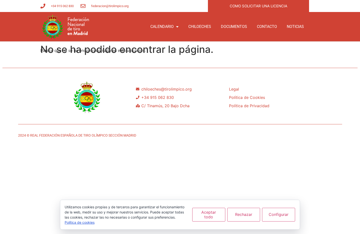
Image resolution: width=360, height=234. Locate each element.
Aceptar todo (208, 214)
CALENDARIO (162, 26)
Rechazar (243, 214)
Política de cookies (80, 222)
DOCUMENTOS (234, 26)
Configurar (278, 214)
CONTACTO (267, 26)
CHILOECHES (199, 26)
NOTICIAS (295, 26)
